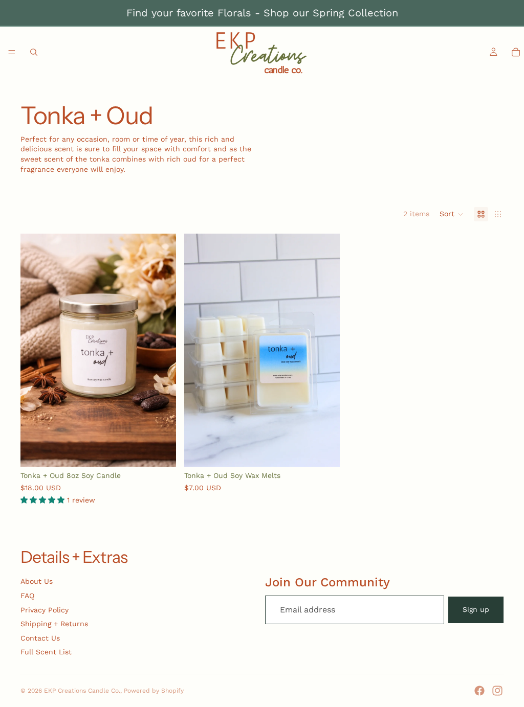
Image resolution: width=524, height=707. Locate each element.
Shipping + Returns (54, 624)
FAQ (27, 595)
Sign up (476, 609)
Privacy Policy (44, 610)
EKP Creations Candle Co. (82, 690)
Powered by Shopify (154, 690)
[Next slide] (160, 350)
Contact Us (40, 638)
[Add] (160, 451)
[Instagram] (497, 691)
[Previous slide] (35, 350)
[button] (452, 214)
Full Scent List (46, 652)
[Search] (34, 52)
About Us (36, 581)
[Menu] (12, 52)
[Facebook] (479, 691)
